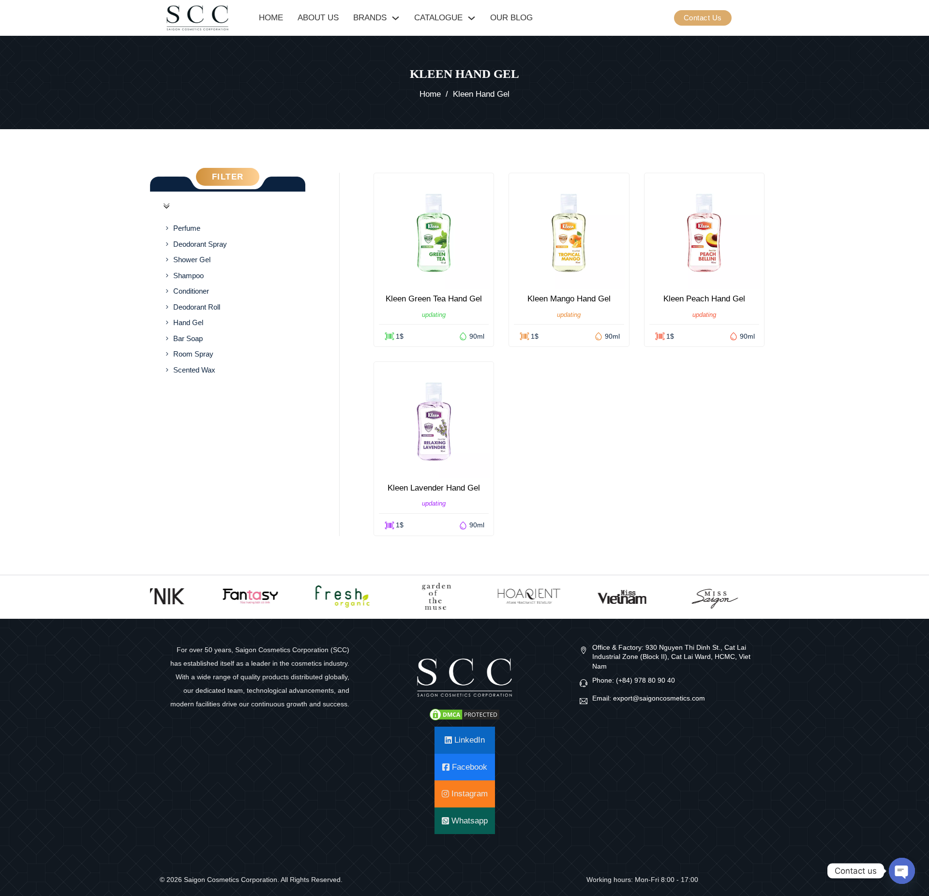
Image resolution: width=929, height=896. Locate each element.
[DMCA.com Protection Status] (464, 713)
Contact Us (703, 18)
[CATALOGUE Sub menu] (471, 18)
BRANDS (370, 17)
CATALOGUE (438, 17)
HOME (271, 17)
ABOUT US (318, 17)
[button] (227, 206)
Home (430, 94)
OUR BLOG (511, 17)
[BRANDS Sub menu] (395, 18)
